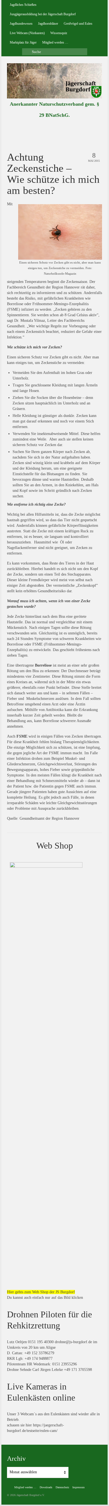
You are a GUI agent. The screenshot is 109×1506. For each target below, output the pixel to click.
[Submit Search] (26, 51)
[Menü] (95, 131)
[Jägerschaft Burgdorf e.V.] (54, 80)
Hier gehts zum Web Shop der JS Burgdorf (41, 1292)
